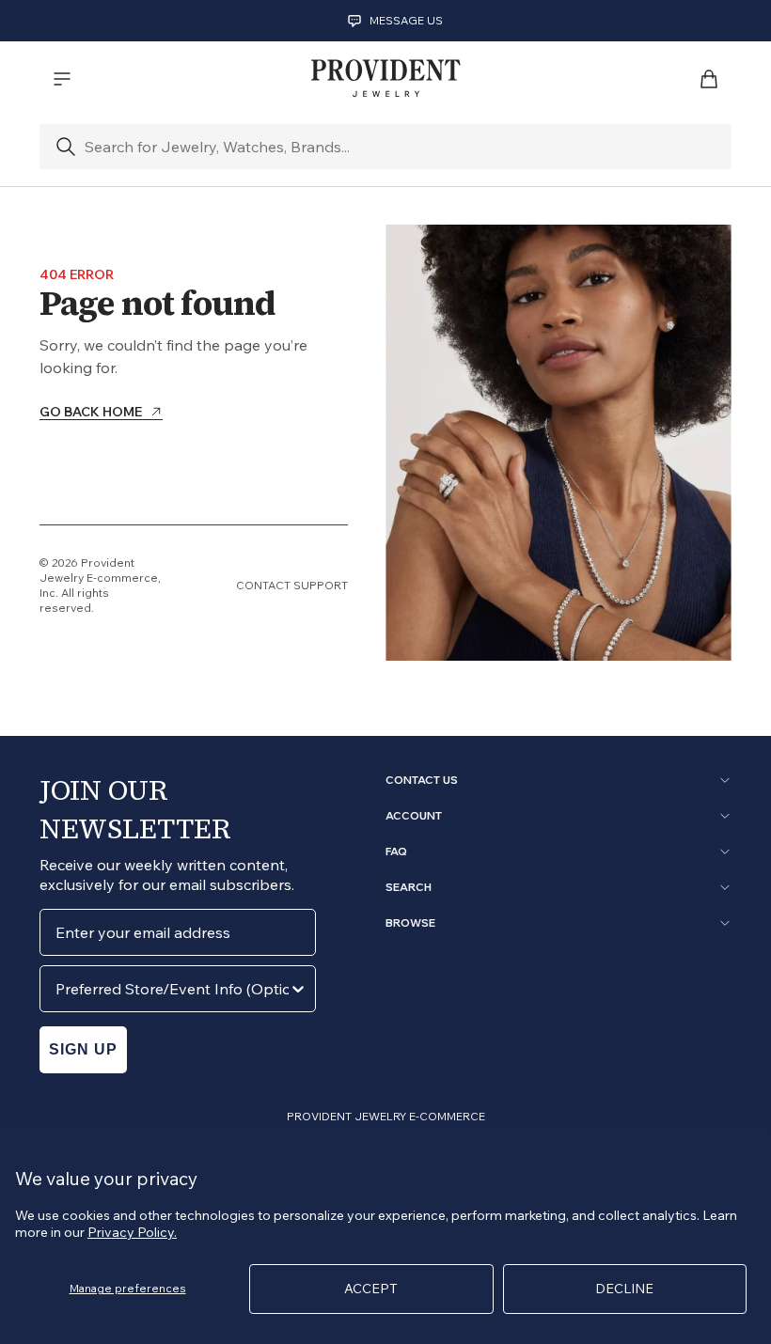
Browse (410, 923)
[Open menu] (62, 79)
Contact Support (292, 585)
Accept (371, 1288)
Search (409, 887)
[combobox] (172, 988)
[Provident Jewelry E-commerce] (385, 79)
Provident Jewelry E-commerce (98, 570)
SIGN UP (83, 1049)
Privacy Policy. (132, 1232)
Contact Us (422, 780)
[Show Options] (298, 988)
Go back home (90, 412)
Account (414, 815)
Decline (624, 1288)
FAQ (396, 851)
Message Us (406, 20)
